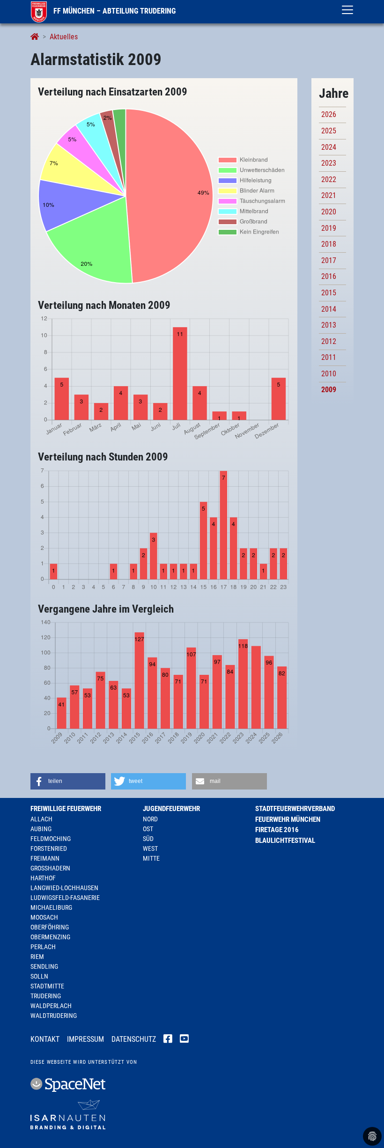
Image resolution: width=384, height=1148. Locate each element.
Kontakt (44, 1039)
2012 (328, 341)
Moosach (44, 917)
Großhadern (50, 868)
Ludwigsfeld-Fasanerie (65, 897)
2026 (328, 114)
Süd (148, 838)
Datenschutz (133, 1039)
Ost (148, 829)
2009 (328, 389)
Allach (41, 819)
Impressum (85, 1039)
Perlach (43, 947)
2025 (328, 130)
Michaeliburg (51, 907)
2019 (328, 228)
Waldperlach (51, 1005)
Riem (37, 956)
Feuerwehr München (287, 819)
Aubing (41, 829)
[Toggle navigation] (347, 9)
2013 (328, 325)
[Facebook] (168, 1040)
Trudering (45, 996)
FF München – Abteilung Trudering (114, 11)
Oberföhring (49, 927)
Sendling (44, 966)
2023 (328, 163)
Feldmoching (50, 838)
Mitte (151, 858)
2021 (328, 195)
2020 (328, 211)
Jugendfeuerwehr (171, 808)
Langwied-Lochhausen (64, 888)
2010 (328, 373)
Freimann (44, 858)
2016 (328, 276)
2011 (328, 357)
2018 (328, 244)
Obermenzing (50, 937)
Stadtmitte (47, 986)
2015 (328, 292)
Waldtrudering (53, 1015)
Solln (39, 976)
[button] (67, 781)
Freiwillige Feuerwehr (65, 808)
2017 (328, 260)
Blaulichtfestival (285, 840)
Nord (150, 819)
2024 (328, 147)
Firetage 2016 (277, 830)
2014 (328, 309)
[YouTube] (184, 1040)
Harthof (43, 878)
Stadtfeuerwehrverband (295, 808)
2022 (328, 179)
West (150, 848)
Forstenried (48, 848)
